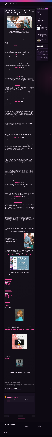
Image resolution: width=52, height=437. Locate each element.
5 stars (46, 51)
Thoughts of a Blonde (17, 54)
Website (6, 329)
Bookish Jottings (18, 222)
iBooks (25, 254)
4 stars (43, 51)
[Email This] (14, 388)
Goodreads (10, 254)
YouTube (24, 329)
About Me (43, 20)
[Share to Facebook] (16, 388)
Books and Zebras (18, 67)
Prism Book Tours (21, 29)
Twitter (17, 329)
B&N (16, 254)
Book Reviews (39, 54)
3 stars (41, 51)
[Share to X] (15, 388)
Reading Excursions (18, 126)
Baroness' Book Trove (8, 295)
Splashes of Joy (7, 297)
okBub (28, 329)
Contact (39, 22)
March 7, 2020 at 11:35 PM (14, 397)
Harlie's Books (18, 157)
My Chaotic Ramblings (12, 3)
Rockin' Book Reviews (17, 45)
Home (26, 425)
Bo (26, 329)
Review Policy (27, 428)
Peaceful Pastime (18, 182)
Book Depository (20, 254)
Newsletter (32, 329)
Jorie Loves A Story (18, 109)
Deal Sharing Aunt (18, 121)
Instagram (39, 20)
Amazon (13, 254)
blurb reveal (39, 58)
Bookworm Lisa (17, 101)
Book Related (40, 52)
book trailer (46, 58)
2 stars (38, 51)
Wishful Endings (7, 284)
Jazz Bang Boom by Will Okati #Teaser (42, 34)
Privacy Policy (39, 426)
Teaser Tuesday (43, 57)
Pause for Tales (17, 76)
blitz (46, 57)
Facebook (14, 329)
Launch (15, 34)
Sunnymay (9, 397)
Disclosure (38, 425)
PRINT (30, 254)
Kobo (27, 254)
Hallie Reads (18, 215)
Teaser (38, 57)
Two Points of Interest (17, 151)
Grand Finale (7, 305)
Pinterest (20, 329)
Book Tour (45, 54)
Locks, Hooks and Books (18, 196)
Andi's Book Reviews (17, 137)
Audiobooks (26, 427)
